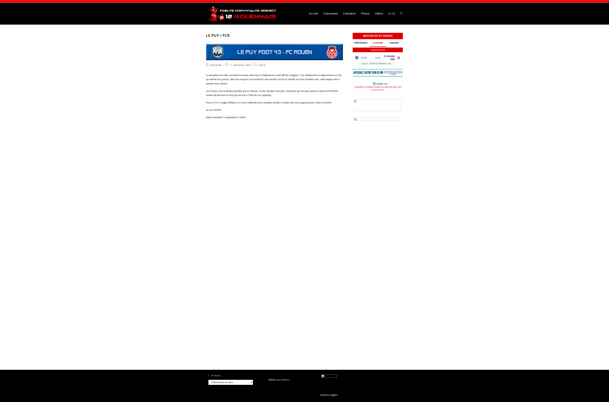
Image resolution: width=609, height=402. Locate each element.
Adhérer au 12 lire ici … (279, 379)
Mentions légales (329, 394)
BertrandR (216, 64)
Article (262, 64)
